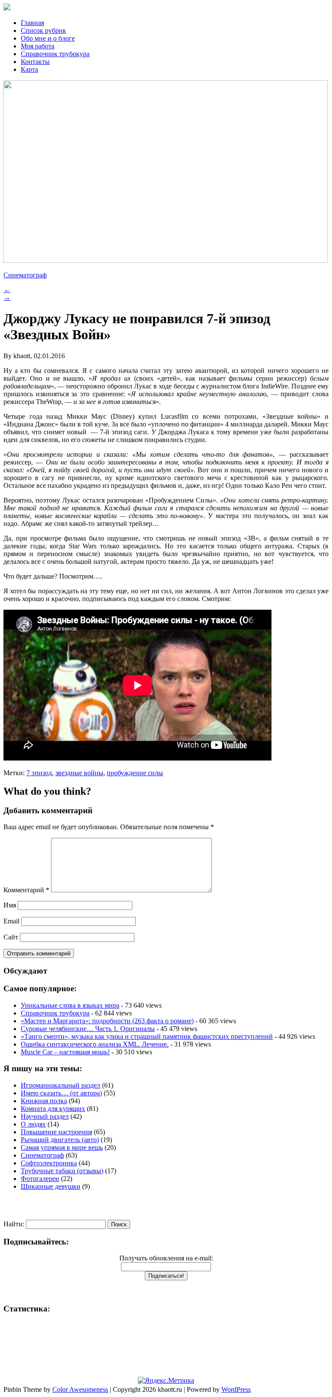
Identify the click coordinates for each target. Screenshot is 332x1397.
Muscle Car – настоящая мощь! (65, 1052)
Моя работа (37, 46)
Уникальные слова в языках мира (70, 1005)
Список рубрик (43, 30)
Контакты (35, 61)
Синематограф (25, 275)
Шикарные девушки (50, 1186)
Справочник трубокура (55, 53)
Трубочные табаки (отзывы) (62, 1170)
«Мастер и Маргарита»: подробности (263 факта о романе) (107, 1021)
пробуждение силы (135, 772)
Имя (9, 905)
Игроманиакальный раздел (60, 1085)
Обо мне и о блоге (48, 38)
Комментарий (26, 890)
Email (11, 921)
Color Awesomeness (80, 1389)
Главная (32, 22)
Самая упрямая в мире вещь (62, 1147)
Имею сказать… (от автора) (61, 1093)
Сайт (10, 937)
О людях (33, 1124)
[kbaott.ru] (166, 7)
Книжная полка (44, 1100)
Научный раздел (45, 1116)
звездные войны (79, 772)
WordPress (236, 1389)
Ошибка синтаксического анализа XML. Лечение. (95, 1044)
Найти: (13, 1224)
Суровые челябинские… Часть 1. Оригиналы (88, 1028)
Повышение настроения (56, 1132)
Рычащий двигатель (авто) (60, 1139)
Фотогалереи (40, 1178)
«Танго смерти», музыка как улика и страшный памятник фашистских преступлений (147, 1036)
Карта (29, 69)
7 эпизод (39, 772)
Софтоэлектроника (49, 1163)
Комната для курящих (53, 1108)
